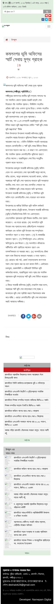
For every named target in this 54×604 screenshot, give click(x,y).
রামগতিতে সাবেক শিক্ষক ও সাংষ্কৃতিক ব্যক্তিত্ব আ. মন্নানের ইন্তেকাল (32, 541)
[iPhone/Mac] (46, 15)
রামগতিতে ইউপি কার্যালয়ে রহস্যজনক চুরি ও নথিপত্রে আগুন (25, 384)
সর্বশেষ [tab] (27, 365)
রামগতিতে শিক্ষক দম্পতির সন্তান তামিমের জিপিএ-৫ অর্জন (26, 399)
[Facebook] (43, 19)
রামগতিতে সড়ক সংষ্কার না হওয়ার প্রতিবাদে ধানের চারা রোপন (30, 533)
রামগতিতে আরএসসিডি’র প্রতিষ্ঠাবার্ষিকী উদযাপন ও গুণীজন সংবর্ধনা (31, 514)
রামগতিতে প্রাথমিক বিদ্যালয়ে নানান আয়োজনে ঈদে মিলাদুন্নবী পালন (24, 376)
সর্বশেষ (27, 440)
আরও (27, 553)
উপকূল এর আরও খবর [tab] (10, 451)
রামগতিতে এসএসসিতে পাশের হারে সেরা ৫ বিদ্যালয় (24, 416)
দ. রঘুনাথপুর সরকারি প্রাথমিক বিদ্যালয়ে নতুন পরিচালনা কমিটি (31, 505)
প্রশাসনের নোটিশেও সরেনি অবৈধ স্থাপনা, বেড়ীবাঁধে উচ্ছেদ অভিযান (30, 523)
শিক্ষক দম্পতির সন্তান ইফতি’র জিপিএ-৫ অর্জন (22, 405)
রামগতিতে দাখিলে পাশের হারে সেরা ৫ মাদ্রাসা (22, 410)
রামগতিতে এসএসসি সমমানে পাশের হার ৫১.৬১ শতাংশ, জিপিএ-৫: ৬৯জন (25, 423)
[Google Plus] (49, 19)
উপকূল (14, 39)
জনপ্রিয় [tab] (27, 370)
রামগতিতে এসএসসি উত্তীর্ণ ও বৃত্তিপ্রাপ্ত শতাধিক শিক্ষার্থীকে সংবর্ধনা (24, 393)
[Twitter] (46, 19)
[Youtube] (49, 15)
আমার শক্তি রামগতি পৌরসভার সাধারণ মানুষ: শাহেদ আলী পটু (27, 431)
